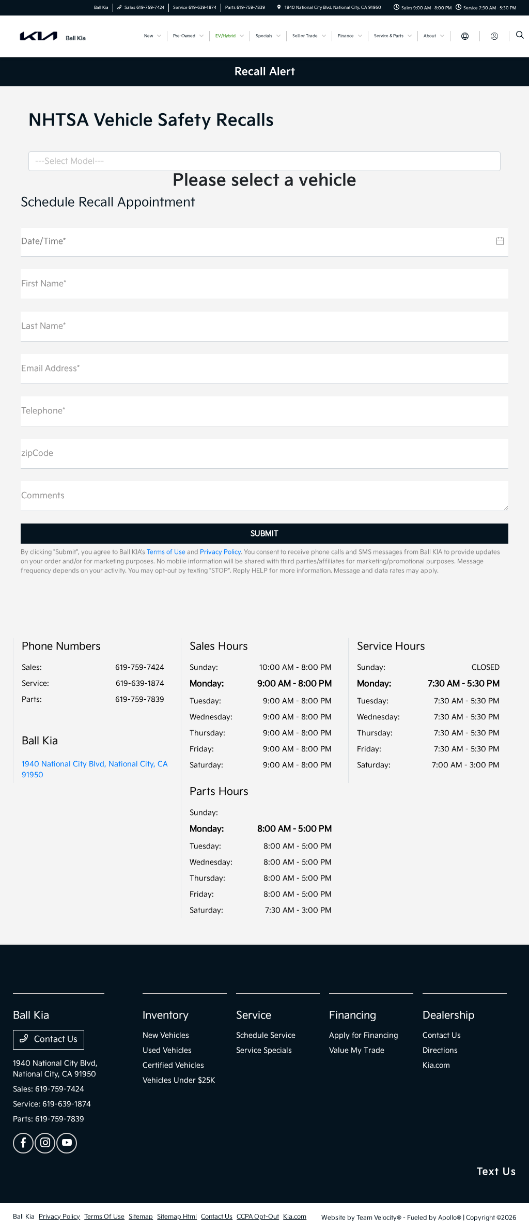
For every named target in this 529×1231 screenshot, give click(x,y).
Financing (352, 1015)
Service (253, 1015)
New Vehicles (166, 1035)
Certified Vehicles (173, 1065)
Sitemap (141, 1217)
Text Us (497, 1171)
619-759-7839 (139, 699)
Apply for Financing (363, 1035)
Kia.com (436, 1065)
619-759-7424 (139, 667)
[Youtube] (66, 1143)
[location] (279, 7)
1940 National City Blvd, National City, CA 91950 (95, 769)
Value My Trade (356, 1050)
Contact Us (54, 1039)
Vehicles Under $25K (179, 1080)
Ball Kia (24, 1217)
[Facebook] (23, 1143)
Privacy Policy (220, 552)
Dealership (449, 1015)
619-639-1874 (140, 683)
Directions (440, 1050)
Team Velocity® (378, 1218)
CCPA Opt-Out (258, 1217)
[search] (520, 36)
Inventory (166, 1015)
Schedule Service (265, 1035)
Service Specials (264, 1050)
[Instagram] (45, 1143)
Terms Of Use (104, 1217)
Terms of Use (166, 552)
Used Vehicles (167, 1050)
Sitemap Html (177, 1217)
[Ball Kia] (59, 36)
